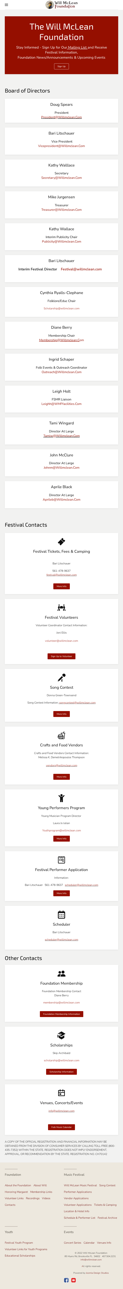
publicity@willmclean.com (61, 241)
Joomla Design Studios (97, 1272)
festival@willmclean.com (61, 575)
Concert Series (72, 1243)
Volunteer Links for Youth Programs (26, 1249)
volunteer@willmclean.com (61, 641)
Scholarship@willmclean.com (61, 308)
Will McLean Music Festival (80, 1185)
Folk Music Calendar (61, 1127)
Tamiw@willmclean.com (61, 436)
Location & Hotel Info (76, 1211)
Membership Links (41, 1192)
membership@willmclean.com (61, 1002)
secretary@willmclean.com (61, 178)
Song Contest (107, 1185)
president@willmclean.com (61, 117)
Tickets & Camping (105, 1205)
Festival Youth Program (19, 1243)
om (61, 340)
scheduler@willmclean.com (81, 885)
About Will (40, 1185)
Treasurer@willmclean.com (61, 210)
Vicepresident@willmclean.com (61, 146)
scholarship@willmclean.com (61, 1060)
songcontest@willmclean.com (77, 702)
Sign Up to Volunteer (61, 656)
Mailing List (77, 47)
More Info (61, 586)
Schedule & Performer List (79, 1218)
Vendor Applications (76, 1198)
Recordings (33, 1198)
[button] (6, 5)
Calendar (89, 1243)
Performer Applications (78, 1192)
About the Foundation (18, 1185)
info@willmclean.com (61, 1111)
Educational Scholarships (20, 1256)
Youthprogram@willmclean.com (61, 830)
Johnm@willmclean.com (61, 467)
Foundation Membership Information (61, 1014)
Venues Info (104, 1243)
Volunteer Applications (78, 1205)
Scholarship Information (61, 1071)
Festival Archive (107, 1218)
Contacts (10, 1205)
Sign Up (61, 66)
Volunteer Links (14, 1198)
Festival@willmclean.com (81, 269)
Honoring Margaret (16, 1192)
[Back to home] (61, 5)
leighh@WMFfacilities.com (61, 404)
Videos (46, 1198)
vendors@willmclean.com (61, 765)
